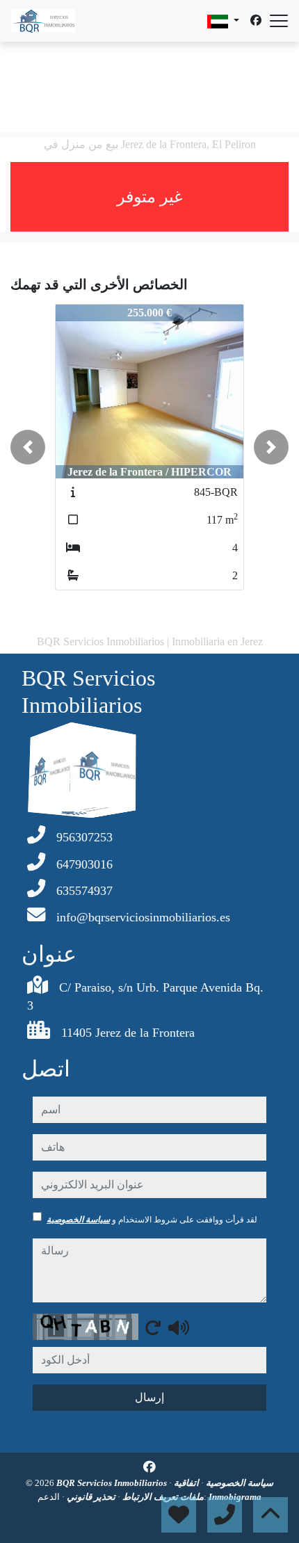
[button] (27, 447)
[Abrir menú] (279, 21)
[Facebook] (255, 20)
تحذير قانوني (90, 1497)
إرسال (149, 1397)
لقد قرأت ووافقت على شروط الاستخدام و (152, 1220)
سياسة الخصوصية (78, 1220)
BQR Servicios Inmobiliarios (112, 1483)
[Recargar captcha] (153, 1327)
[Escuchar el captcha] (179, 1327)
